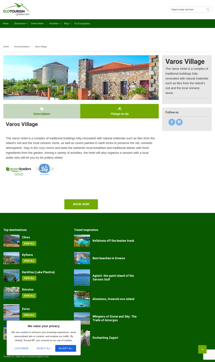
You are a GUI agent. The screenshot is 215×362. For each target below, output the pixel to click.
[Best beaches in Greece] (82, 258)
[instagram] (179, 122)
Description (42, 111)
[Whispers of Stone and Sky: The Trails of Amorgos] (82, 318)
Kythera (27, 255)
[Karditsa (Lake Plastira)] (11, 275)
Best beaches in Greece (109, 258)
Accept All (66, 348)
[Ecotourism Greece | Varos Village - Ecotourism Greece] (16, 9)
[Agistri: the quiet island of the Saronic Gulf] (82, 277)
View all (29, 243)
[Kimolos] (11, 293)
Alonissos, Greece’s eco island (113, 299)
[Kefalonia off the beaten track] (82, 241)
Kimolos (27, 289)
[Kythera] (11, 258)
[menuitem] (5, 23)
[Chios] (11, 241)
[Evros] (11, 312)
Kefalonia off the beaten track (113, 240)
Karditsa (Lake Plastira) (38, 272)
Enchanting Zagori (105, 337)
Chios (26, 237)
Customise (22, 348)
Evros (26, 309)
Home (6, 46)
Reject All (44, 348)
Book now (81, 204)
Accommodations (22, 46)
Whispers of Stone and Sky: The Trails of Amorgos (115, 318)
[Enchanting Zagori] (82, 338)
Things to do (120, 111)
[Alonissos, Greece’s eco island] (82, 299)
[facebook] (171, 122)
